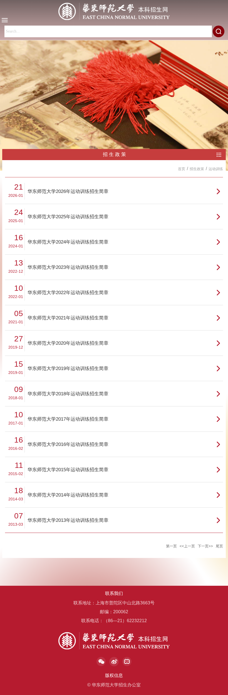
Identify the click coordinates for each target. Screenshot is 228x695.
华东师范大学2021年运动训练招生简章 (68, 318)
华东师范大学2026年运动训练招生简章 (68, 191)
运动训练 (216, 169)
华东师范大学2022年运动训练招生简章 (68, 292)
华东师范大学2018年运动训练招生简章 (68, 393)
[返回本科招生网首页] (114, 11)
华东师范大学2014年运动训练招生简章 (68, 495)
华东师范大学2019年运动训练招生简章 (68, 368)
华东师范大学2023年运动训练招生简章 (68, 267)
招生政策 (197, 169)
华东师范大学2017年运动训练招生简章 (68, 419)
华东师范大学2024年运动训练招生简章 (68, 242)
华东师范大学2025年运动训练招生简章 (68, 216)
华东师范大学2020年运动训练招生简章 (68, 343)
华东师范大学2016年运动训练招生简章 (68, 444)
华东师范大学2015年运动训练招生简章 (68, 469)
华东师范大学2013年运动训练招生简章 (68, 520)
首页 (181, 169)
